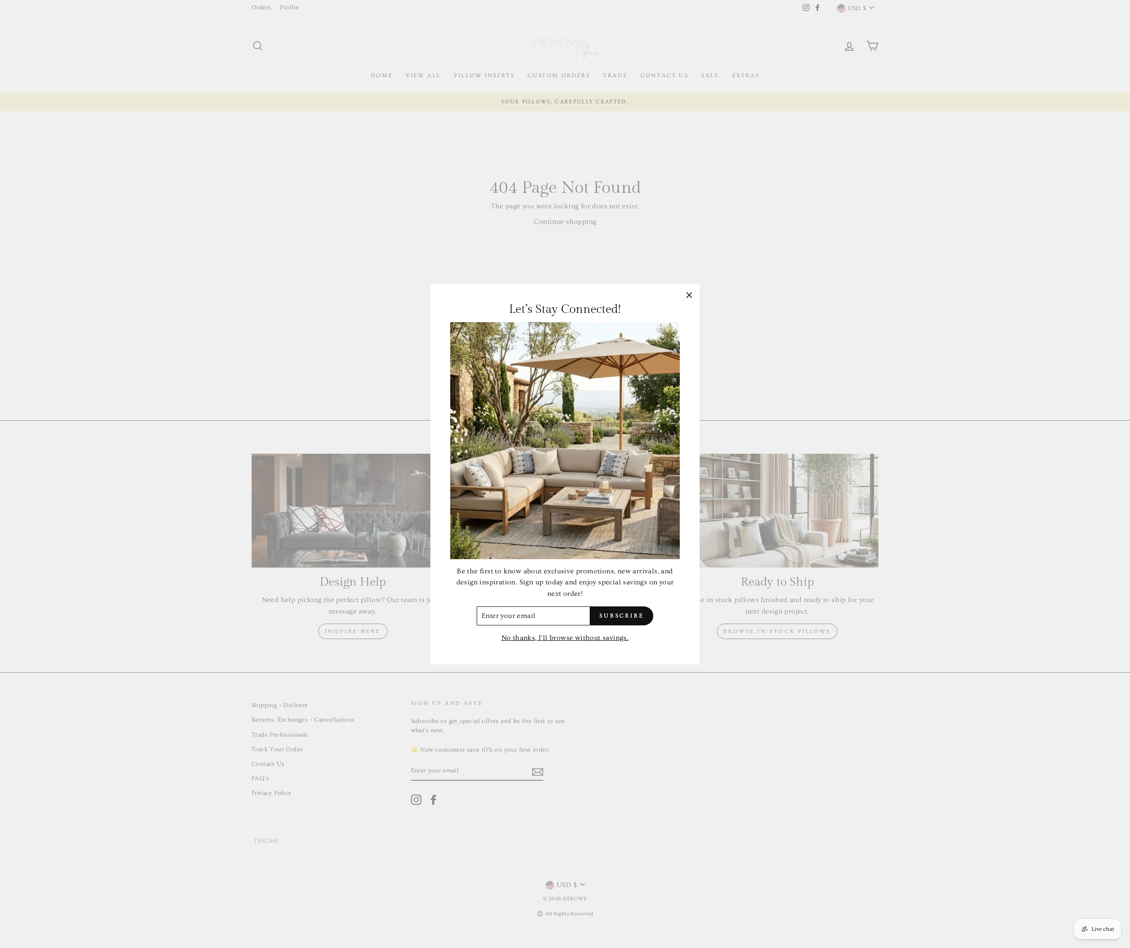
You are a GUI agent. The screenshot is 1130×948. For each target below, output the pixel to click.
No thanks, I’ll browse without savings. (565, 638)
